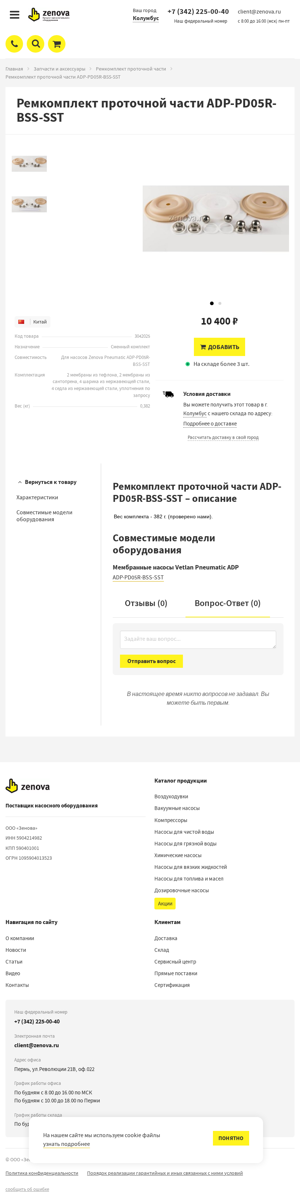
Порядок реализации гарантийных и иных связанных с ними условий (165, 1173)
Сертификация (172, 985)
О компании (19, 938)
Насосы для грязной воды (185, 843)
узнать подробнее (66, 1144)
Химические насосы (178, 855)
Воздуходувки (171, 796)
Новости (15, 950)
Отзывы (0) (146, 603)
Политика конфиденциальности (41, 1173)
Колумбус (146, 18)
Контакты (17, 985)
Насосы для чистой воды (184, 832)
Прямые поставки (175, 973)
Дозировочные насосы (181, 890)
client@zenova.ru (36, 1045)
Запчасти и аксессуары (59, 68)
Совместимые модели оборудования (44, 516)
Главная (14, 68)
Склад (161, 950)
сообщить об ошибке (27, 1189)
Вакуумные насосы (177, 808)
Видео (12, 973)
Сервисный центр (175, 961)
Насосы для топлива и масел (189, 878)
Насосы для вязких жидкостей (190, 867)
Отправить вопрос (151, 661)
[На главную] (27, 786)
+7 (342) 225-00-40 (198, 11)
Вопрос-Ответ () (228, 603)
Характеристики (37, 497)
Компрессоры (170, 820)
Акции (165, 903)
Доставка (165, 938)
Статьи (13, 961)
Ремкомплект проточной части (131, 68)
